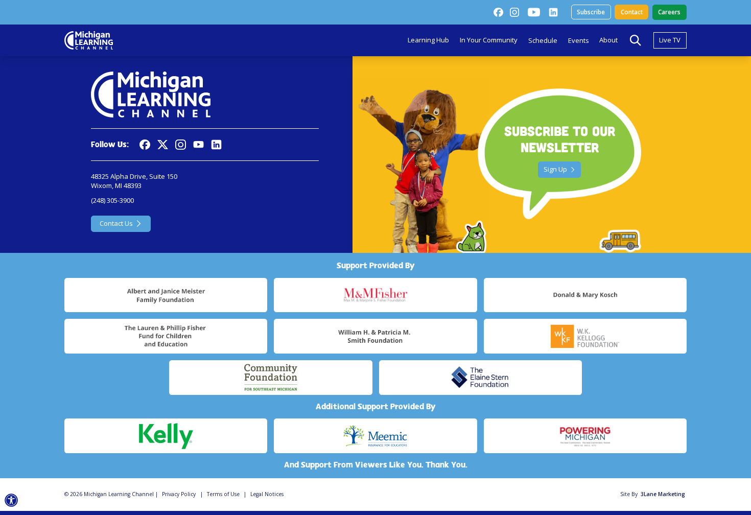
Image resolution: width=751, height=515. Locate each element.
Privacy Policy (179, 494)
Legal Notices (267, 494)
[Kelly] (165, 435)
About (608, 39)
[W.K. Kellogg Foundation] (585, 336)
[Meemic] (375, 435)
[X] (162, 144)
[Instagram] (514, 12)
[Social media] (198, 144)
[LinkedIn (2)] (553, 12)
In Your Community (489, 39)
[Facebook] (498, 12)
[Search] (635, 40)
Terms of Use (223, 494)
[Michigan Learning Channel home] (88, 40)
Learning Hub (428, 39)
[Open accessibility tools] (11, 500)
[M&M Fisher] (375, 295)
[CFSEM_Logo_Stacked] (270, 377)
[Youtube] (534, 12)
